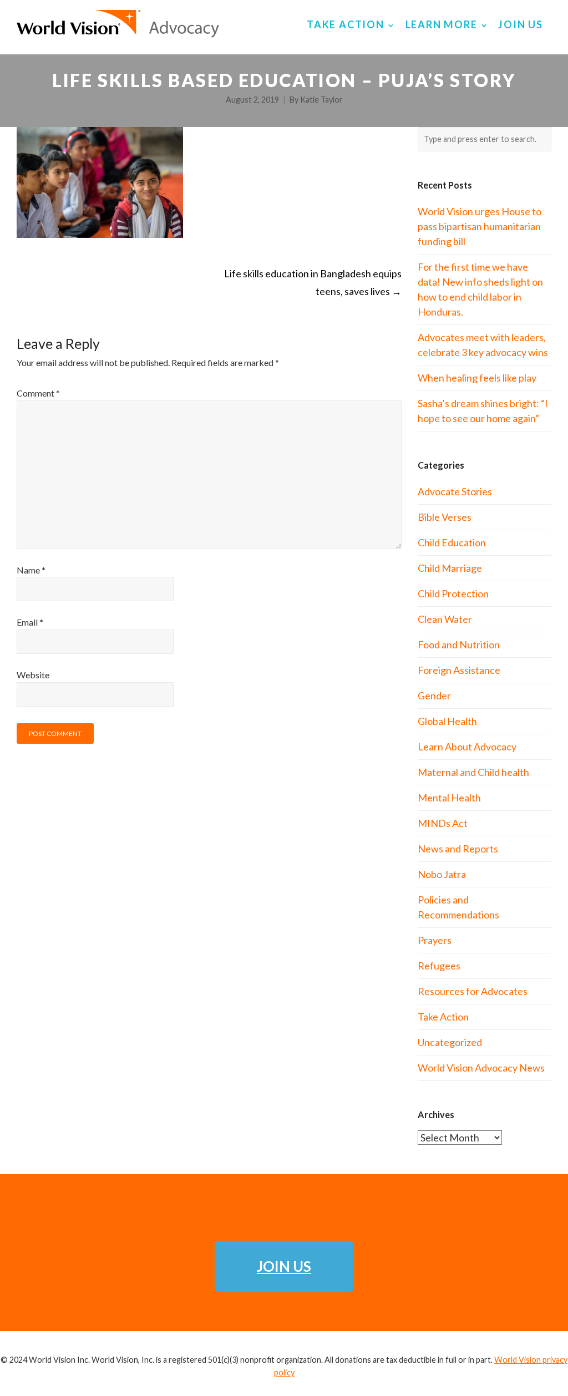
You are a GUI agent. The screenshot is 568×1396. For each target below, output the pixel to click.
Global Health (447, 721)
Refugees (439, 966)
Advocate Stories (455, 491)
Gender (434, 695)
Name (31, 570)
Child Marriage (450, 568)
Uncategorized (450, 1042)
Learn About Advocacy (467, 746)
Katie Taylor (321, 99)
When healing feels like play (477, 378)
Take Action (443, 1017)
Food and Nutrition (459, 644)
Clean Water (445, 619)
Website (33, 674)
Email (30, 622)
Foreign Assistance (459, 670)
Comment (38, 393)
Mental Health (449, 797)
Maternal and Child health (473, 772)
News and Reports (458, 848)
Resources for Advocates (473, 991)
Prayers (435, 940)
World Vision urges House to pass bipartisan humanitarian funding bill (479, 226)
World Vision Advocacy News (481, 1068)
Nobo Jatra (442, 874)
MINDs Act (443, 823)
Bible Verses (444, 517)
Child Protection (453, 593)
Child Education (452, 542)
